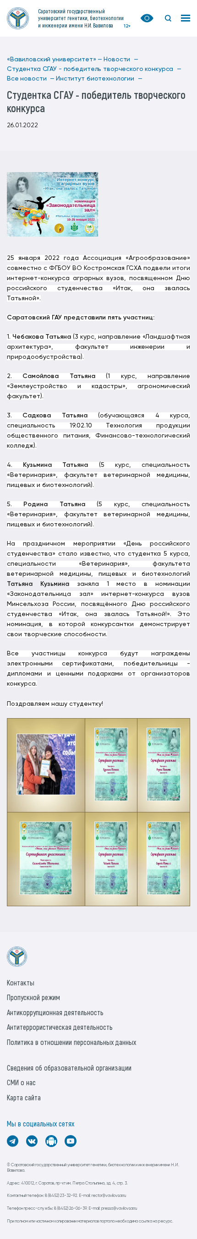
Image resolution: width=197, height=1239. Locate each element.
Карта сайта (24, 1097)
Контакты (20, 982)
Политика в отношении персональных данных (71, 1042)
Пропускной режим (33, 997)
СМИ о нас (21, 1082)
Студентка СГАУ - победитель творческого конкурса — (94, 69)
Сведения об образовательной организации (69, 1067)
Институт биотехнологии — (99, 79)
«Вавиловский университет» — (54, 59)
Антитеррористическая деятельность (60, 1027)
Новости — (121, 59)
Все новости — (31, 79)
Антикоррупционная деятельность (55, 1012)
